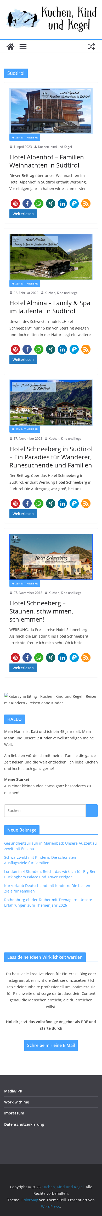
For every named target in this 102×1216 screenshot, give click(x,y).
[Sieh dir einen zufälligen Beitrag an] (91, 46)
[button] (15, 203)
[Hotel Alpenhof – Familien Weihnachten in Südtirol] (51, 111)
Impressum (14, 1113)
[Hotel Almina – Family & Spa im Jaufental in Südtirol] (51, 257)
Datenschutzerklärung (24, 1124)
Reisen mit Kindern (25, 137)
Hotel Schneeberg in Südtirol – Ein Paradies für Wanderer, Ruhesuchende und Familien (51, 456)
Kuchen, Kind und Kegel (55, 146)
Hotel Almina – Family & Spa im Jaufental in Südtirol (49, 306)
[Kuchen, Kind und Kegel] (10, 46)
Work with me (16, 1102)
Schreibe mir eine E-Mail (51, 1045)
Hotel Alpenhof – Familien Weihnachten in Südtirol (46, 161)
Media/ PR (13, 1091)
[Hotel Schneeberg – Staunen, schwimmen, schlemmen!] (51, 557)
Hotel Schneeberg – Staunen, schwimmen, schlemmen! (41, 611)
